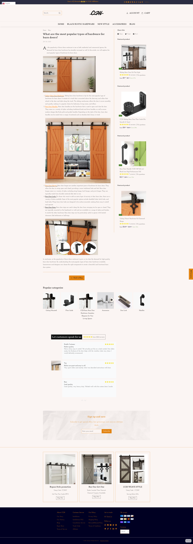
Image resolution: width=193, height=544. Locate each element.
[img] (87, 337)
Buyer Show (60, 526)
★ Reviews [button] (191, 274)
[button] (124, 75)
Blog (49, 30)
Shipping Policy (93, 519)
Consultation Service (79, 523)
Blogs (58, 523)
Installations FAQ (78, 519)
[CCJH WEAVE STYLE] (133, 469)
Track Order (76, 526)
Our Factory (60, 519)
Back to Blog (78, 278)
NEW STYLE (103, 24)
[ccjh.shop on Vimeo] (116, 528)
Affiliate (75, 529)
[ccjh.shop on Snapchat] (105, 528)
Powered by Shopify (104, 540)
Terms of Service (62, 529)
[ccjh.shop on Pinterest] (116, 525)
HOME (61, 24)
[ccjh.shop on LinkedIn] (113, 528)
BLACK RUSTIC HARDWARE (81, 24)
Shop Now (60, 498)
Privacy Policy (93, 516)
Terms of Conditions (95, 526)
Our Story (60, 516)
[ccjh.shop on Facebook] (108, 525)
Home (44, 30)
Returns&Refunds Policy (96, 523)
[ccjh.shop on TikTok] (108, 528)
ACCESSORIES (119, 24)
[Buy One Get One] (96, 469)
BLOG (132, 24)
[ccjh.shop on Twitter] (113, 525)
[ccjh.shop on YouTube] (110, 525)
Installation (76, 516)
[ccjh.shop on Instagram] (105, 525)
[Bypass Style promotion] (60, 469)
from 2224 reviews (98, 337)
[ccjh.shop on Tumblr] (110, 528)
